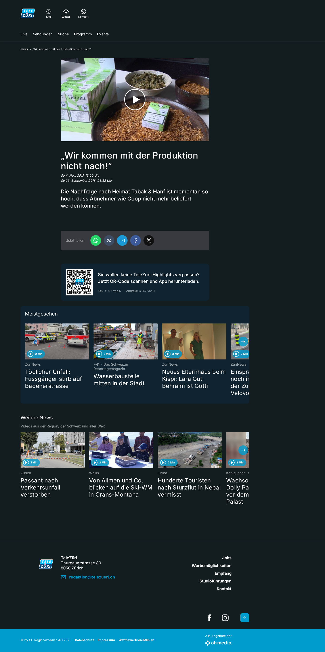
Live (24, 34)
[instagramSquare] (225, 617)
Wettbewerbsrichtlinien (136, 640)
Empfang (223, 573)
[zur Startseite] (28, 13)
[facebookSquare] (209, 617)
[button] (109, 240)
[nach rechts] (243, 341)
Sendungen (43, 34)
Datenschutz (84, 640)
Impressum (106, 640)
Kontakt (224, 588)
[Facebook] (135, 240)
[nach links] (26, 341)
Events (103, 34)
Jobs (226, 558)
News (24, 49)
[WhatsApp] (95, 240)
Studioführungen (215, 581)
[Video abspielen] (135, 99)
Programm (83, 34)
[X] (148, 240)
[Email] (122, 240)
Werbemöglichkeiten (211, 565)
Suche (63, 34)
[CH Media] (218, 642)
